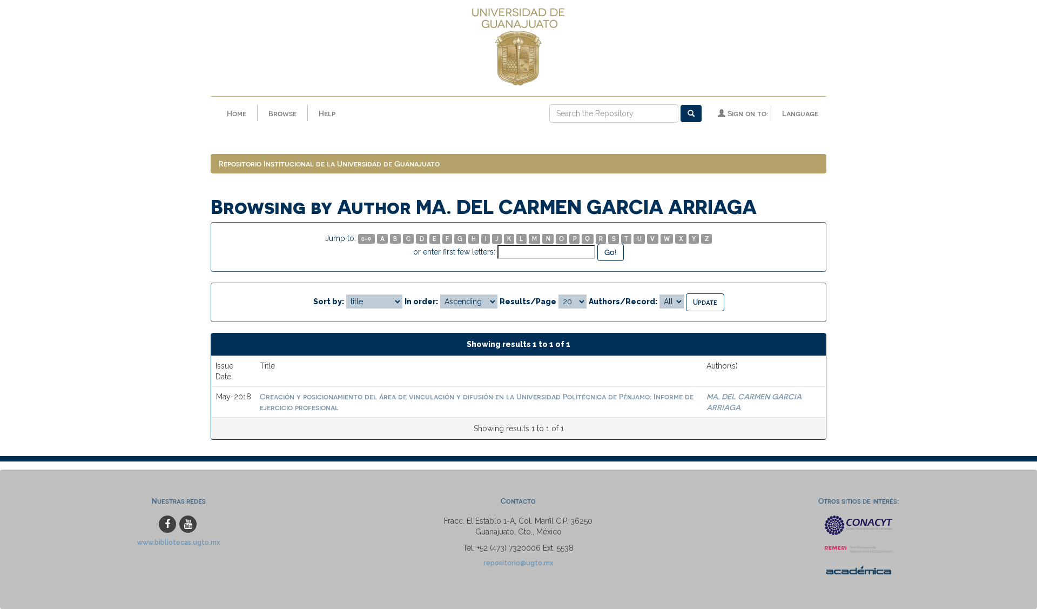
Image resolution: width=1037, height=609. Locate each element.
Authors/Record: (623, 301)
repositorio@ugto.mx (518, 563)
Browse (282, 113)
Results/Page (528, 301)
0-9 (366, 238)
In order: (421, 301)
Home (236, 113)
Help (327, 113)
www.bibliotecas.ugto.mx (178, 542)
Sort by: (328, 301)
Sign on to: (746, 113)
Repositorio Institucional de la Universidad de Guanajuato (329, 163)
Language (800, 113)
